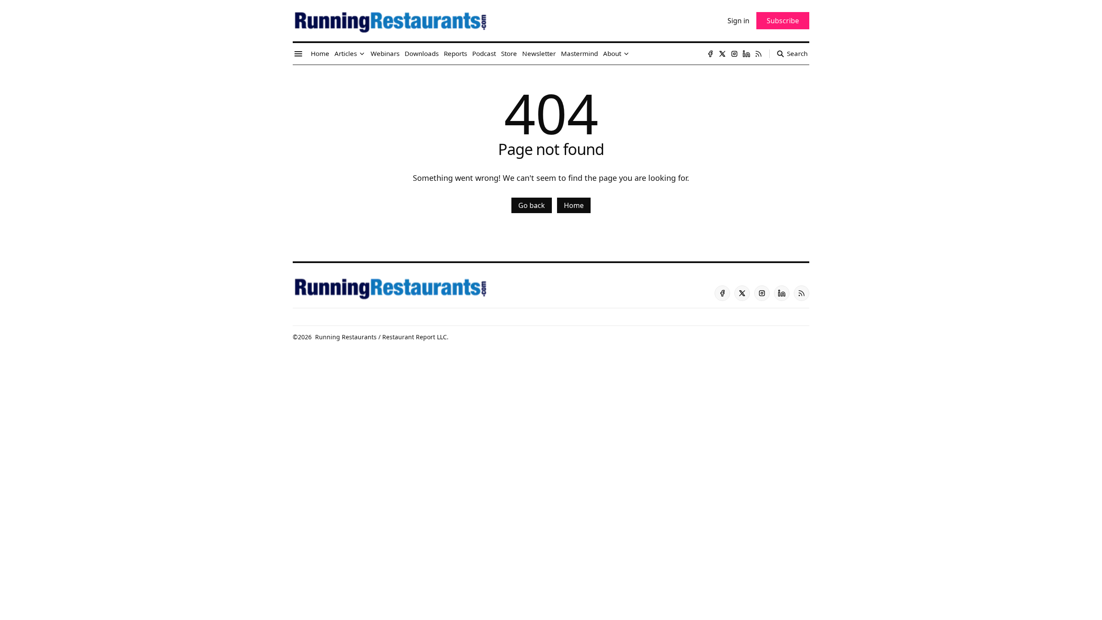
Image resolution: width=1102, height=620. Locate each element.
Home (574, 205)
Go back (531, 205)
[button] (345, 53)
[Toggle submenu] (362, 53)
